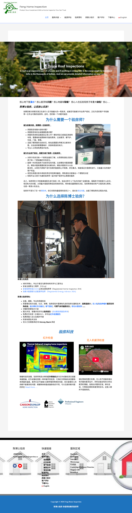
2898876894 (17, 454)
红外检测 (47, 462)
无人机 (95, 304)
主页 (47, 17)
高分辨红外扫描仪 (37, 306)
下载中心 (111, 17)
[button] (3, 69)
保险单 (43, 191)
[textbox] (69, 138)
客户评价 (101, 17)
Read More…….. (31, 387)
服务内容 (55, 17)
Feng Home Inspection (33, 6)
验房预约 (78, 17)
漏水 (32, 102)
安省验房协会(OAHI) (31, 289)
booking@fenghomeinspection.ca (25, 457)
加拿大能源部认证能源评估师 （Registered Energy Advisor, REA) (49, 291)
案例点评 (47, 468)
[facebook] (15, 466)
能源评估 (67, 17)
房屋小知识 (89, 17)
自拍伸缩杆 (102, 304)
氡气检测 (47, 465)
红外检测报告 (55, 314)
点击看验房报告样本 (60, 312)
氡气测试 (49, 306)
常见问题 (80, 191)
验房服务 (47, 460)
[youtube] (20, 466)
